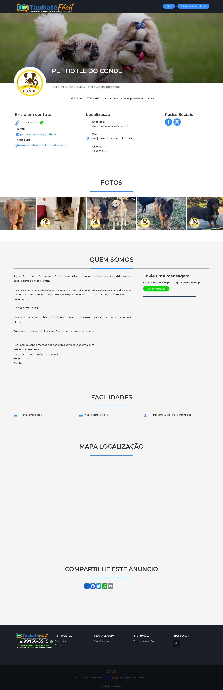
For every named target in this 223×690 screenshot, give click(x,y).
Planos (58, 645)
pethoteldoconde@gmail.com (38, 134)
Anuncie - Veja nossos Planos (193, 6)
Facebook (176, 643)
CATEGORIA (111, 98)
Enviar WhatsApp (156, 289)
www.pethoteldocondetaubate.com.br (42, 145)
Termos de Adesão (143, 641)
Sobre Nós (60, 641)
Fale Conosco (101, 641)
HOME (169, 6)
